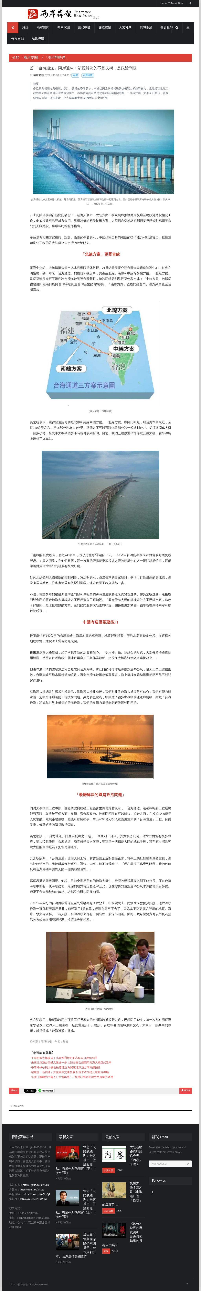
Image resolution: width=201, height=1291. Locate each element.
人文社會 (125, 27)
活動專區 (38, 38)
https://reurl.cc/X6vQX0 (36, 1185)
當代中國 (84, 27)
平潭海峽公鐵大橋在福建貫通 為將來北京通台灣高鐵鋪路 (65, 1067)
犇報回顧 (17, 38)
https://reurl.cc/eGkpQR (37, 1194)
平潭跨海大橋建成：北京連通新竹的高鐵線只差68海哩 (64, 1058)
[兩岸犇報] (100, 14)
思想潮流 (146, 27)
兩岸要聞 (43, 27)
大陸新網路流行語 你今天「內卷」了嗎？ (136, 1156)
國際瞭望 (105, 27)
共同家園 (63, 27)
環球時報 (39, 75)
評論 (25, 27)
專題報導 (166, 27)
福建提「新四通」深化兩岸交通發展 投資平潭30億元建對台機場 (70, 1072)
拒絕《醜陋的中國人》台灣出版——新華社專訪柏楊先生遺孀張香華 (72, 1077)
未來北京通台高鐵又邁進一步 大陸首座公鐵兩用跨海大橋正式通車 (71, 1062)
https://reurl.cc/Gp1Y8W (33, 1199)
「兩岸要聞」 (30, 58)
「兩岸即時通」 (56, 58)
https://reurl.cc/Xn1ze (32, 1189)
